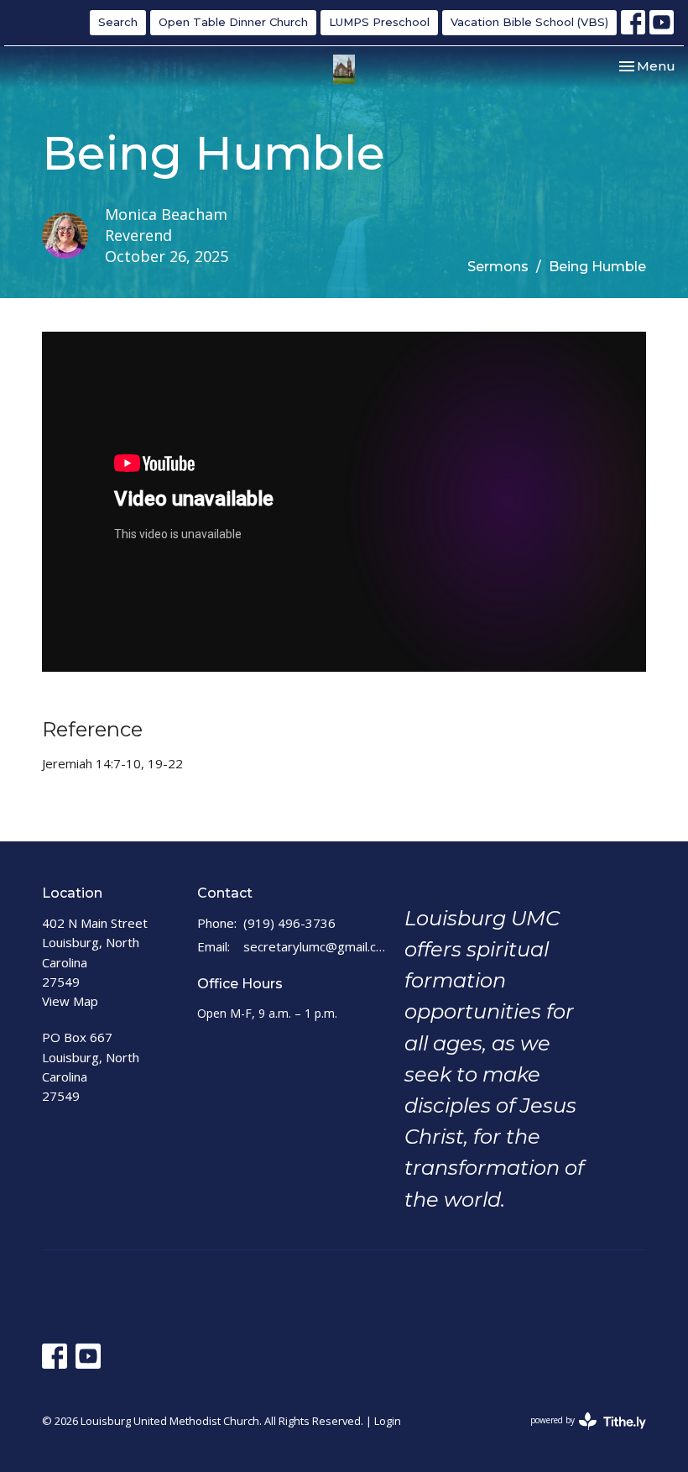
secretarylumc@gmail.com (315, 946)
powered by (579, 1434)
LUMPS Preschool (379, 22)
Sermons (498, 267)
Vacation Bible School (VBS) (529, 22)
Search (118, 22)
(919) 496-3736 (289, 922)
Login (387, 1420)
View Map (70, 1001)
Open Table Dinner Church (233, 22)
